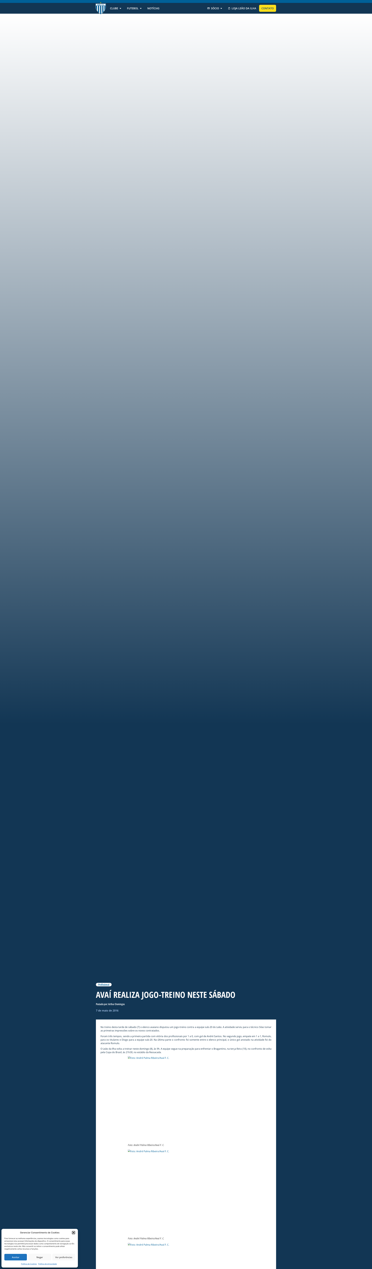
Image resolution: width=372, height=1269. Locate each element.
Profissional (103, 984)
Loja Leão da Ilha (244, 8)
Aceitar (15, 1257)
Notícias (153, 8)
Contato (267, 8)
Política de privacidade (47, 1264)
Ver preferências (63, 1257)
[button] (73, 1232)
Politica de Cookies (29, 1264)
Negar (39, 1257)
